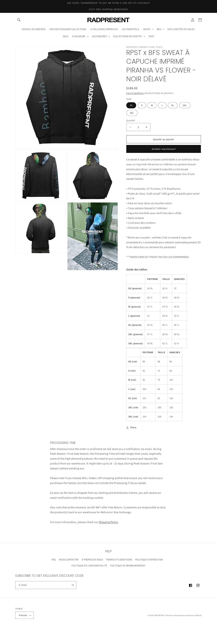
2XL (185, 105)
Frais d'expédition (135, 93)
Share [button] (133, 427)
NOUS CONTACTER (68, 559)
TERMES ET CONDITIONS (119, 559)
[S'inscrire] (72, 585)
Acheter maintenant (164, 149)
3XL (132, 112)
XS (131, 105)
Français (23, 615)
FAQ (54, 559)
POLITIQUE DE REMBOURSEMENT (127, 565)
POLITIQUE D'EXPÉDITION (149, 559)
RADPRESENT (159, 615)
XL (172, 105)
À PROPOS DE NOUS (92, 559)
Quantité (130, 120)
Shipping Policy (108, 522)
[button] (19, 20)
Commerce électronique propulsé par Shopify (183, 615)
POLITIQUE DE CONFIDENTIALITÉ (89, 565)
